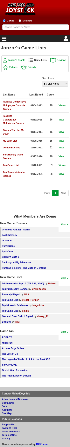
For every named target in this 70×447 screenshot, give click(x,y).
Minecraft (7, 343)
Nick (26, 294)
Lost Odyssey (9, 235)
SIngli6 (25, 311)
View (61, 105)
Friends (32, 67)
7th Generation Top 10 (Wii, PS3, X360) (23, 283)
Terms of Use (9, 435)
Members (27, 21)
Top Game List (10, 300)
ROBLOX (7, 337)
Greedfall (7, 240)
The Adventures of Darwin (16, 375)
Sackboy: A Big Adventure (16, 262)
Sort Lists (48, 78)
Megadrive (38, 305)
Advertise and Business (15, 399)
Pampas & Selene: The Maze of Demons (24, 268)
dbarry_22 (43, 316)
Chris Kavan (39, 289)
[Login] (66, 39)
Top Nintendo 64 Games (15, 305)
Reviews (61, 60)
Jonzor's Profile (16, 60)
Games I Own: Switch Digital (17, 316)
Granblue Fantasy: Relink (16, 229)
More (63, 224)
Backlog (6, 321)
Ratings (13, 67)
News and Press (11, 431)
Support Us (8, 424)
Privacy (6, 438)
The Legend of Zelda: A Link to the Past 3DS (26, 359)
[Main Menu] (3, 39)
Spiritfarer (7, 251)
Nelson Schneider (58, 283)
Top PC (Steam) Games (15, 289)
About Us (7, 410)
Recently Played (11, 294)
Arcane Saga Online (13, 348)
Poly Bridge (8, 246)
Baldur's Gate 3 (10, 257)
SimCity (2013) (10, 364)
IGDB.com (42, 444)
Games (10, 21)
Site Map (6, 413)
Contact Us (8, 402)
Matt (17, 321)
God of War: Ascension (14, 370)
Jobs (4, 406)
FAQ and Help (9, 428)
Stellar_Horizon (30, 300)
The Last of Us (10, 353)
